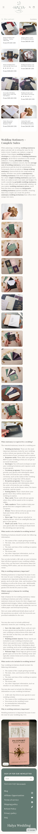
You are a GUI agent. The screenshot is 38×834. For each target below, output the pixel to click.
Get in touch (21, 784)
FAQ (6, 817)
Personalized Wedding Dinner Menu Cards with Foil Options (9, 94)
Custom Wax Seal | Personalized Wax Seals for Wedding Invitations (27, 122)
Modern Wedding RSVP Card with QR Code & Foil (10, 65)
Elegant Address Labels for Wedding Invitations (27, 38)
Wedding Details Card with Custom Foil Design (27, 93)
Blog (6, 791)
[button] (3, 7)
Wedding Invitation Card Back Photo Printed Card (27, 65)
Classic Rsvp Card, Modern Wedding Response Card (8, 122)
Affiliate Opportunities (14, 795)
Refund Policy (10, 809)
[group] (19, 743)
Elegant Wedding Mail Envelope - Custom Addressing (8, 39)
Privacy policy (10, 813)
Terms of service (11, 800)
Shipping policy (11, 804)
